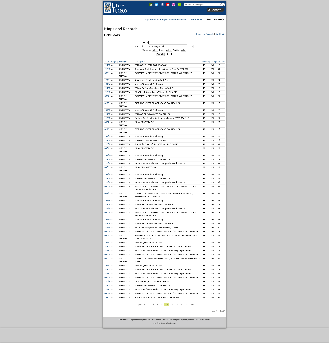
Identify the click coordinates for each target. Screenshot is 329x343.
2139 (106, 251)
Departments (157, 320)
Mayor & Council (169, 320)
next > (193, 305)
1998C (107, 136)
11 (167, 305)
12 (171, 305)
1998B (107, 110)
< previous (141, 305)
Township (147, 50)
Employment (182, 320)
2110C (107, 247)
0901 (106, 236)
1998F (107, 201)
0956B (107, 186)
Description (140, 62)
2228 (106, 80)
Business (146, 320)
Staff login (220, 34)
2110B (107, 65)
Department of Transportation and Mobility (165, 20)
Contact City (193, 320)
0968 (106, 73)
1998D (107, 155)
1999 (106, 243)
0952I (107, 293)
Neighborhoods (136, 320)
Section (176, 50)
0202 (106, 259)
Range (162, 50)
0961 (106, 148)
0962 (106, 122)
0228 (106, 194)
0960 (106, 167)
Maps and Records (121, 29)
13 (176, 305)
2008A (107, 282)
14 (181, 305)
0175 (106, 103)
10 (162, 305)
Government (123, 320)
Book (137, 46)
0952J (107, 232)
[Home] (115, 7)
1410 (106, 297)
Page (113, 62)
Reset (169, 54)
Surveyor (156, 46)
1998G (107, 220)
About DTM (196, 20)
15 (186, 305)
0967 (106, 96)
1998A (107, 84)
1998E (107, 174)
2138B (107, 69)
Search (144, 43)
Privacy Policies (204, 320)
